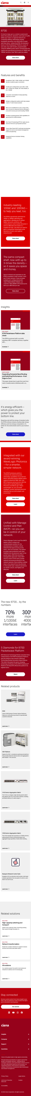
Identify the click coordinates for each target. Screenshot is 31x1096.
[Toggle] (29, 1034)
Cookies (20, 1080)
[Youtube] (13, 1012)
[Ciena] (5, 1024)
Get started (15, 1007)
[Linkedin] (9, 1012)
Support (3, 1044)
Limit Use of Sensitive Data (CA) (6, 1081)
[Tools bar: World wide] (24, 2)
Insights (3, 1034)
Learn (15, 504)
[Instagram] (17, 1012)
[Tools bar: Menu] (28, 2)
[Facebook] (22, 1012)
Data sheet (15, 57)
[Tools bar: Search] (21, 2)
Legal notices (21, 1076)
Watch (15, 674)
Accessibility (4, 1085)
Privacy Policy (4, 1076)
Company (4, 1039)
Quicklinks (4, 1049)
